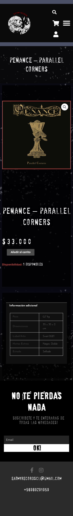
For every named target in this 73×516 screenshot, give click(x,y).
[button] (54, 12)
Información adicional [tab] (23, 305)
